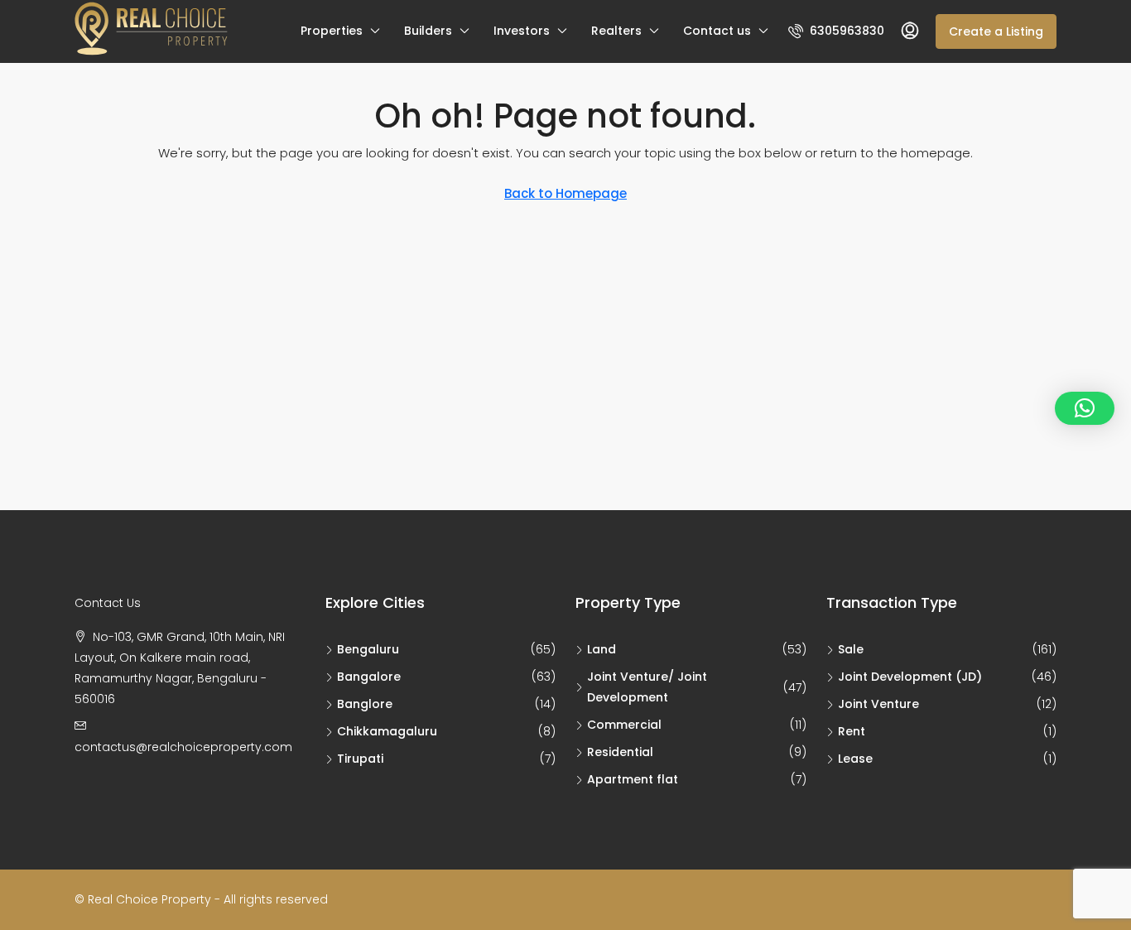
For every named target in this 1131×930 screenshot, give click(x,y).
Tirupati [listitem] (360, 758)
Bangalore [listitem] (369, 676)
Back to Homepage (565, 193)
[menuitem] (836, 30)
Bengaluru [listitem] (368, 649)
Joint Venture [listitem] (878, 704)
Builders (428, 30)
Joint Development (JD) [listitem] (910, 676)
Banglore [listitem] (364, 704)
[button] (1084, 408)
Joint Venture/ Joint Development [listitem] (647, 687)
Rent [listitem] (851, 731)
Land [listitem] (601, 649)
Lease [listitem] (855, 758)
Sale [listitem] (851, 649)
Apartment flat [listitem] (632, 779)
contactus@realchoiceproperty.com (183, 747)
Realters (616, 30)
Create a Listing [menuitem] (996, 31)
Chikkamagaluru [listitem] (387, 731)
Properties (332, 30)
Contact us (717, 30)
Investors (521, 30)
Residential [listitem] (620, 752)
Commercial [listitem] (624, 724)
